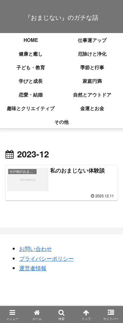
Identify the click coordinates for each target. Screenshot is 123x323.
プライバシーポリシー (46, 258)
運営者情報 (32, 268)
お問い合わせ (35, 248)
